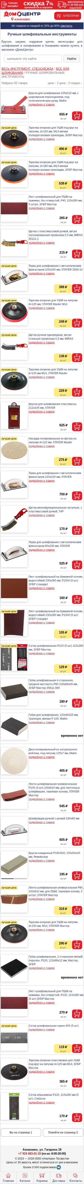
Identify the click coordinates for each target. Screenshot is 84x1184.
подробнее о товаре (42, 104)
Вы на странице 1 (21, 1132)
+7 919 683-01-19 (29, 1153)
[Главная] (22, 14)
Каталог (25, 1180)
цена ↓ (63, 83)
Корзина (42, 1180)
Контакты (75, 1180)
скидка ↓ (76, 83)
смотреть (66, 25)
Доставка (58, 1180)
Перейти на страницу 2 (63, 1132)
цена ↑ (52, 83)
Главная (8, 1180)
